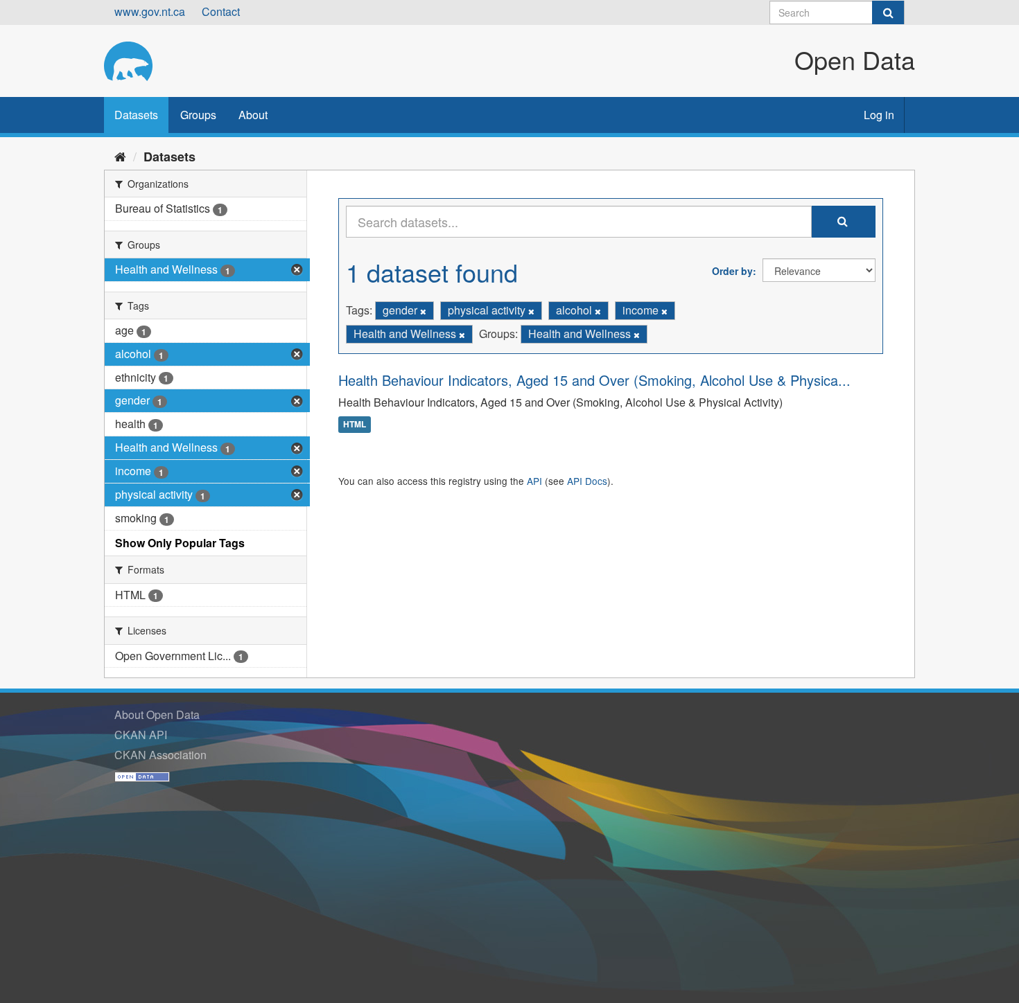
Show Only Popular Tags (180, 543)
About (253, 115)
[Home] (120, 156)
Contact (221, 11)
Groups (198, 115)
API (534, 481)
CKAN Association (160, 755)
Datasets (136, 115)
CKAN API (140, 735)
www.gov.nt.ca (149, 11)
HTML (354, 424)
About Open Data (157, 714)
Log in (879, 115)
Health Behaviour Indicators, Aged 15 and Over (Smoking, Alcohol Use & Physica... (594, 380)
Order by (732, 271)
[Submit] (888, 12)
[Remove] (423, 311)
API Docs (587, 481)
